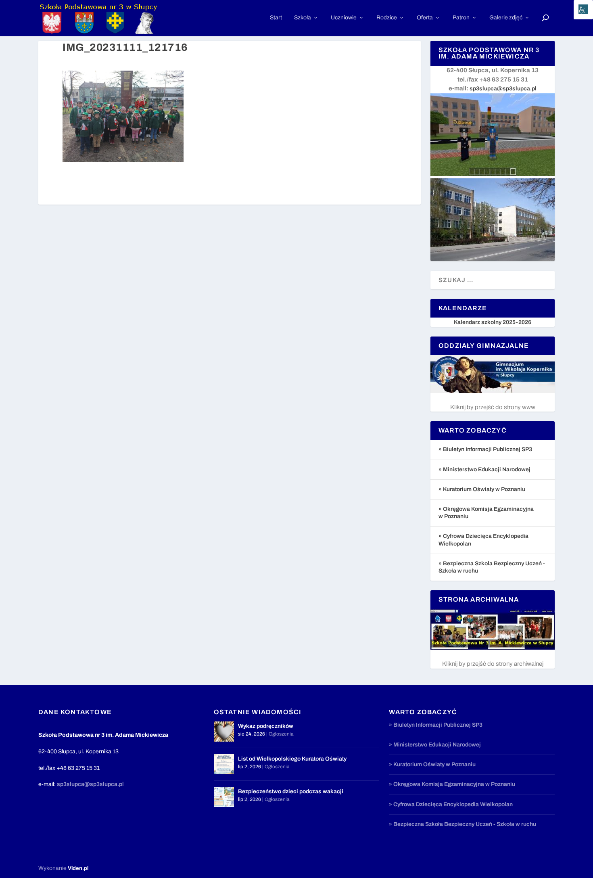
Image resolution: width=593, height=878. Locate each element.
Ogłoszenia (281, 734)
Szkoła (302, 18)
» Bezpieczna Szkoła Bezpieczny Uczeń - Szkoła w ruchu (462, 824)
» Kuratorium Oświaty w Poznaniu (481, 489)
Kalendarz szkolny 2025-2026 (492, 322)
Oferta (425, 18)
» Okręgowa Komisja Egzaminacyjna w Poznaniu (452, 784)
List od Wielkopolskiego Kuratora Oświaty (292, 759)
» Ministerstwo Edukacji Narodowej (484, 469)
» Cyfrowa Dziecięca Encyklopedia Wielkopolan (451, 804)
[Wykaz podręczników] (224, 731)
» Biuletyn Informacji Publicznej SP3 (485, 449)
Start (276, 18)
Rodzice (386, 18)
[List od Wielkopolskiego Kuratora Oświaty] (224, 764)
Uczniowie (344, 18)
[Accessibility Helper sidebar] (583, 9)
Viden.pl (78, 868)
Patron (461, 18)
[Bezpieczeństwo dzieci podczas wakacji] (224, 797)
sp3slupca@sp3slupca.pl (503, 89)
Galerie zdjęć (505, 18)
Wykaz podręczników (265, 726)
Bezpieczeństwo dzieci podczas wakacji (290, 791)
